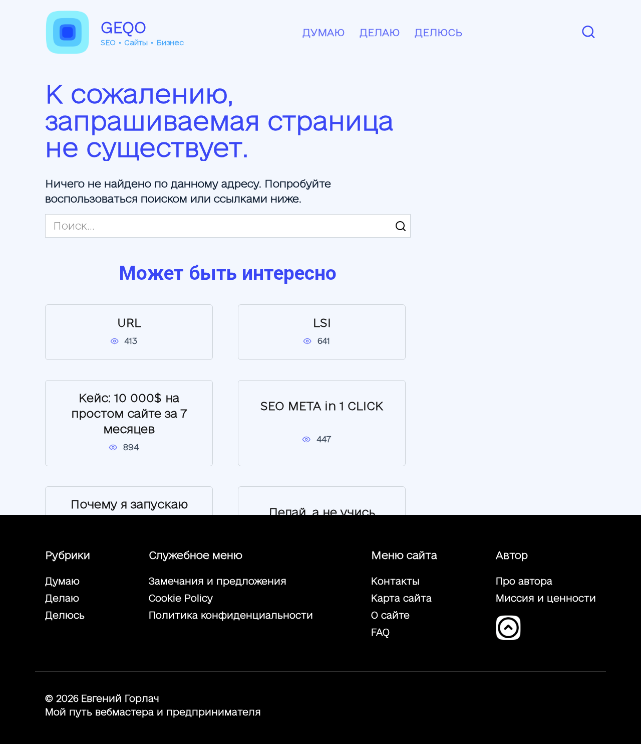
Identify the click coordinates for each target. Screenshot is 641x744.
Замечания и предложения (217, 581)
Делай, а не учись (322, 511)
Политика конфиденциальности (231, 615)
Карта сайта (401, 598)
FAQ (380, 632)
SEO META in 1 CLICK (321, 405)
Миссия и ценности (546, 598)
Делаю (380, 32)
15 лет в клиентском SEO (129, 618)
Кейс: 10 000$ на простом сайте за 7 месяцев (129, 414)
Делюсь (438, 32)
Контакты (395, 581)
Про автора (524, 581)
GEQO (123, 27)
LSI (322, 322)
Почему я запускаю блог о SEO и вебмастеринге (129, 520)
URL (129, 322)
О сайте (390, 615)
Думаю (323, 32)
